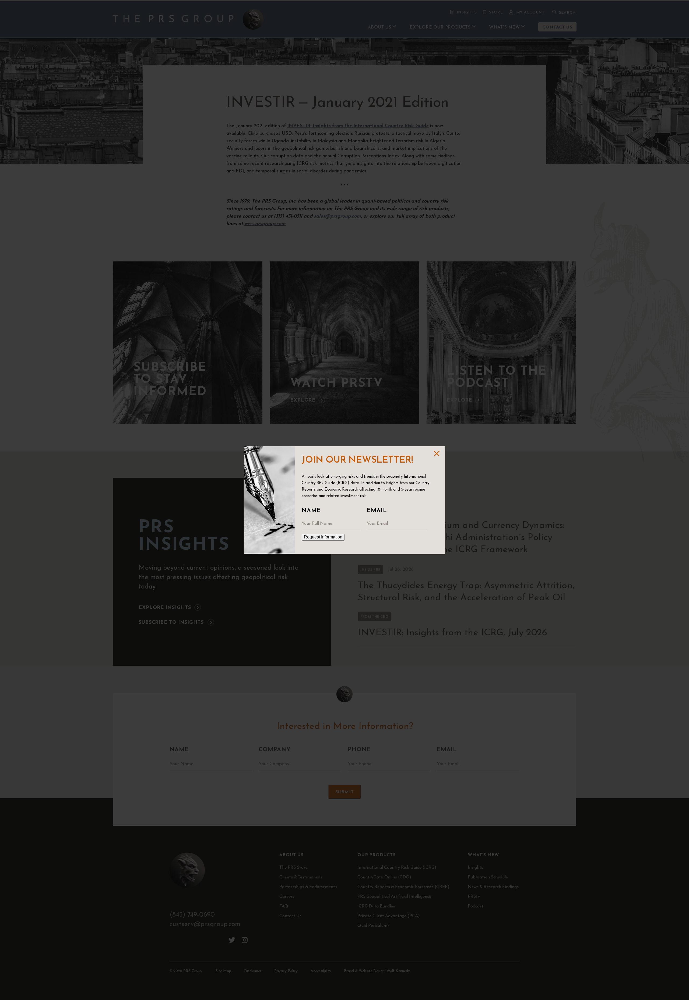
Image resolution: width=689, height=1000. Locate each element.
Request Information (323, 537)
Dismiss (436, 453)
